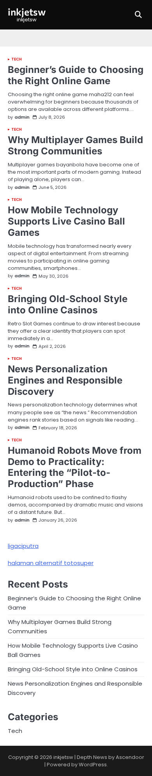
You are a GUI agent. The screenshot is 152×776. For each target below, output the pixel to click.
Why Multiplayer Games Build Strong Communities (75, 145)
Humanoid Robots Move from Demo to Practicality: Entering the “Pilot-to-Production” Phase (74, 467)
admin (22, 117)
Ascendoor (130, 757)
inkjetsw (27, 11)
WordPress (93, 764)
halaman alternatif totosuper (51, 563)
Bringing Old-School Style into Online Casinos (67, 304)
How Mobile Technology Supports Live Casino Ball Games (66, 221)
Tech (16, 59)
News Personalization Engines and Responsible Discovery (65, 380)
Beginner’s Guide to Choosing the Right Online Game (75, 75)
